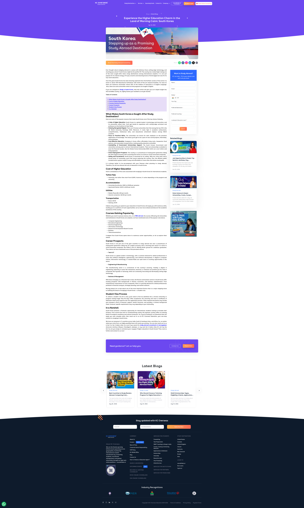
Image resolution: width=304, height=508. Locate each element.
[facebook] (183, 62)
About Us (132, 439)
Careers (132, 442)
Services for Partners (161, 469)
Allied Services (158, 463)
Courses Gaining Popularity (117, 103)
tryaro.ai (179, 468)
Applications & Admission (160, 450)
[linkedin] (190, 62)
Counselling (157, 439)
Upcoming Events (136, 466)
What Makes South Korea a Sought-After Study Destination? (127, 99)
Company (133, 436)
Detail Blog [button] (154, 14)
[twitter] (193, 62)
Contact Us (175, 346)
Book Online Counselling (138, 475)
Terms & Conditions (175, 502)
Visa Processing (158, 460)
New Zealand (181, 451)
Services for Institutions (162, 466)
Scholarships (157, 453)
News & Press (133, 445)
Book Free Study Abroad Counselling (119, 62)
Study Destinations (184, 436)
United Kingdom (181, 444)
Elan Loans (180, 465)
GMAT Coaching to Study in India (162, 444)
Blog (147, 14)
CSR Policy (132, 450)
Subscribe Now (178, 427)
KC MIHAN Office (134, 452)
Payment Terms (197, 502)
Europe (179, 454)
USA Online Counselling (138, 478)
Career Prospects (114, 105)
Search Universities (136, 463)
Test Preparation (158, 441)
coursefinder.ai (181, 463)
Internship (156, 455)
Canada (179, 441)
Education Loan (158, 458)
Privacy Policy (187, 502)
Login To (180, 460)
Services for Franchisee (162, 473)
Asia (178, 456)
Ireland (179, 446)
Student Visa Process (115, 107)
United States (181, 439)
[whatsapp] (179, 62)
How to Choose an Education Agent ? (140, 459)
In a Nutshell (113, 109)
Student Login (189, 3)
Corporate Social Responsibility (138, 447)
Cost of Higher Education (116, 101)
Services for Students (161, 436)
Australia (180, 449)
